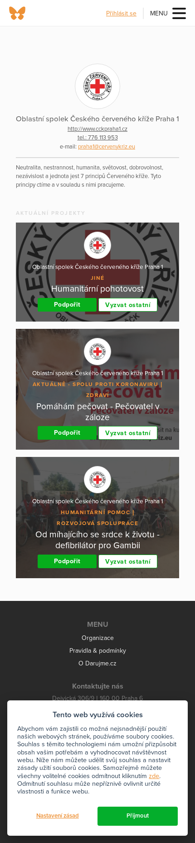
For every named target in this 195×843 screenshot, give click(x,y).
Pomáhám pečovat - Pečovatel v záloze (97, 411)
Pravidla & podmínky (97, 651)
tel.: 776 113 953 (98, 137)
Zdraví (97, 395)
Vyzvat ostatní (128, 305)
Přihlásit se (121, 13)
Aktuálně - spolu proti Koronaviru (96, 384)
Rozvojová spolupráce (97, 523)
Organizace (98, 638)
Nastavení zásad (57, 815)
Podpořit (67, 304)
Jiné (98, 278)
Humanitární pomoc (96, 512)
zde (154, 776)
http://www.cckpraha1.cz (97, 129)
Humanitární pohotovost (97, 288)
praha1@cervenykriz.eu (106, 146)
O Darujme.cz (97, 663)
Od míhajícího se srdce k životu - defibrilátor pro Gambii (97, 539)
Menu (159, 13)
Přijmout (138, 815)
